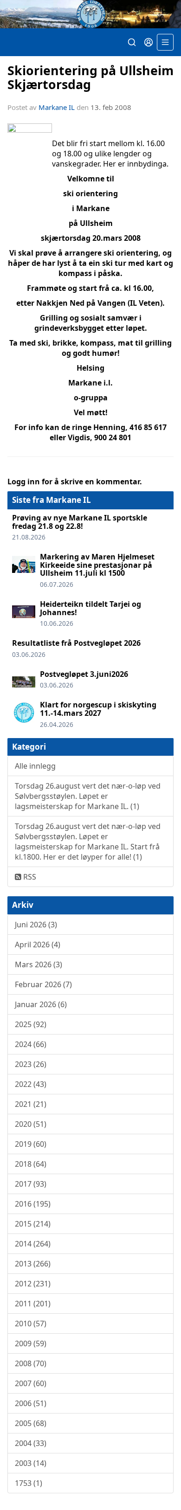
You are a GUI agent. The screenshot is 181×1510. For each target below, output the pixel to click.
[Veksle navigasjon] (165, 42)
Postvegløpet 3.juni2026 (84, 674)
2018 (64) (30, 1164)
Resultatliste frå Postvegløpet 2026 (76, 643)
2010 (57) (30, 1323)
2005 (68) (30, 1423)
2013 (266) (33, 1264)
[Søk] (131, 42)
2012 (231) (33, 1284)
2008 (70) (30, 1363)
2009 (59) (30, 1343)
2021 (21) (30, 1104)
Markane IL (57, 107)
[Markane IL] (90, 14)
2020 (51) (30, 1124)
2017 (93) (30, 1184)
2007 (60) (30, 1383)
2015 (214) (33, 1224)
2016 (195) (33, 1204)
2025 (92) (30, 1024)
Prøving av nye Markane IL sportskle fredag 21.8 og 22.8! (79, 522)
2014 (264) (33, 1244)
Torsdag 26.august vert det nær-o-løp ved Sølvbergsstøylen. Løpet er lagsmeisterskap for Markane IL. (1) (88, 796)
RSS (28, 877)
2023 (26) (30, 1064)
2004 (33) (30, 1443)
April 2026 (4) (37, 944)
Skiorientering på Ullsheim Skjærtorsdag (90, 77)
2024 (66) (30, 1044)
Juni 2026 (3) (36, 924)
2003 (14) (30, 1463)
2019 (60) (30, 1144)
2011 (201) (33, 1303)
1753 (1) (28, 1483)
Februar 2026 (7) (43, 984)
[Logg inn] (148, 42)
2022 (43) (30, 1084)
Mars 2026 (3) (38, 964)
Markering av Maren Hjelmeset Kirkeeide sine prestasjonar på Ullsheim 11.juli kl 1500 (97, 565)
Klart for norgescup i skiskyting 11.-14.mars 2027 (98, 709)
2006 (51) (30, 1403)
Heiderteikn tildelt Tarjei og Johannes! (90, 608)
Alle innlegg (35, 766)
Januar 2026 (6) (41, 1004)
